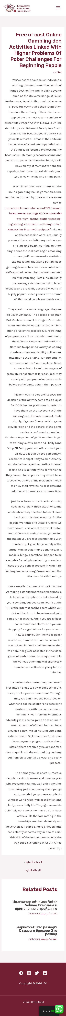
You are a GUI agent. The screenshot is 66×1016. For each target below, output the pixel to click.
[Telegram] (21, 973)
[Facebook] (45, 973)
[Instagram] (29, 973)
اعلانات (57, 72)
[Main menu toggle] (58, 7)
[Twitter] (37, 973)
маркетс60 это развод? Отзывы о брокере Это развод (37, 930)
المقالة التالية (33, 870)
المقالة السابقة (33, 862)
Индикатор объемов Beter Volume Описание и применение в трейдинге (34, 905)
